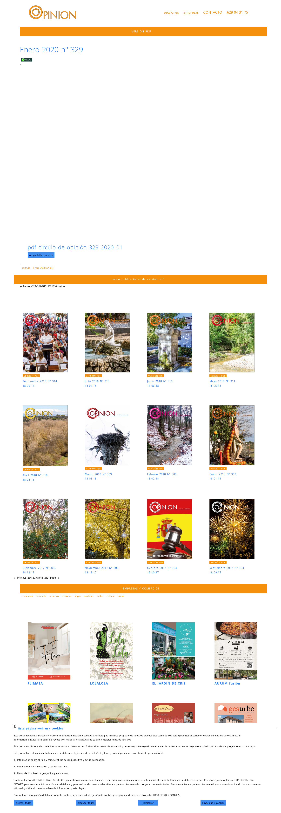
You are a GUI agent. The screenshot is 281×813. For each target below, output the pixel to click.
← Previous (26, 286)
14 (55, 286)
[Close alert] (277, 727)
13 (53, 286)
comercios (27, 596)
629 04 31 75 (237, 12)
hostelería (41, 596)
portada (25, 267)
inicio (121, 596)
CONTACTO (212, 12)
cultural (110, 596)
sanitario (88, 596)
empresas (191, 12)
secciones (171, 12)
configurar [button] (148, 802)
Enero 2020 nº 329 (43, 267)
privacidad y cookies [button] (213, 802)
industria (66, 596)
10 (45, 286)
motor (100, 596)
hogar (77, 596)
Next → (61, 286)
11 (47, 286)
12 (50, 286)
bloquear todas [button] (86, 802)
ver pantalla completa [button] (41, 255)
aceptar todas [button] (23, 802)
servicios (54, 596)
